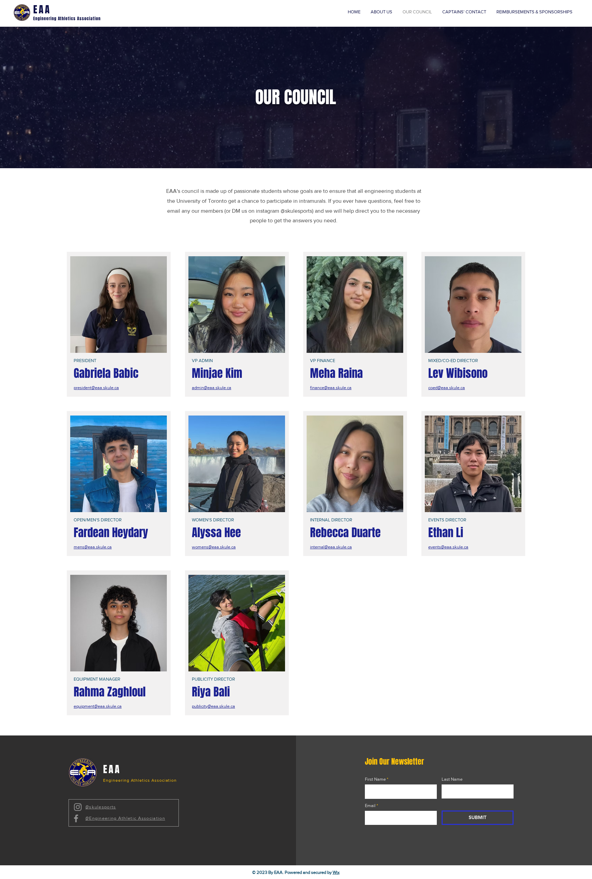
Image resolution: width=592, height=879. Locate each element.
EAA (42, 9)
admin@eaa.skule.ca (211, 387)
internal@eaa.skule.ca (331, 546)
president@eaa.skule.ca (96, 387)
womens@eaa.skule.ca (214, 546)
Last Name (452, 779)
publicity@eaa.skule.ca (213, 706)
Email (370, 805)
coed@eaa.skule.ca (446, 387)
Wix (336, 872)
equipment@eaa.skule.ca (98, 706)
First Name (375, 779)
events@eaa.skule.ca (448, 546)
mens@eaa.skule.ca (93, 546)
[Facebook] (76, 818)
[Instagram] (78, 807)
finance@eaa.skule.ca (331, 387)
